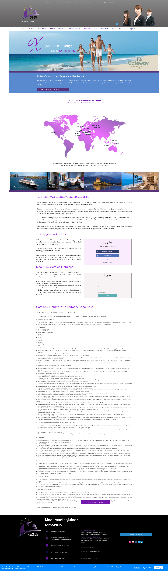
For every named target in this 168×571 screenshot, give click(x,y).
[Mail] (47, 532)
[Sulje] (165, 567)
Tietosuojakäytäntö (20, 569)
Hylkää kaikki (147, 568)
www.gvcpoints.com (53, 463)
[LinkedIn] (141, 542)
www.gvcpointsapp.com (65, 539)
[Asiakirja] (47, 552)
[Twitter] (139, 542)
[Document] (47, 545)
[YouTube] (133, 542)
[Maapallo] (47, 538)
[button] (117, 23)
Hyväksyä (159, 568)
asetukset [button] (137, 568)
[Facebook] (136, 542)
